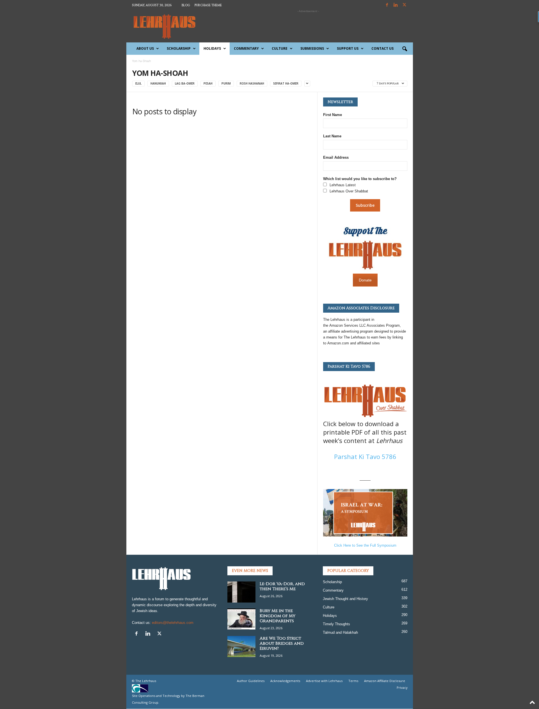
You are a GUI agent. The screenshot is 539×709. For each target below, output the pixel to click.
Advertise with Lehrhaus (324, 681)
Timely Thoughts (336, 624)
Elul (138, 83)
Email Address (336, 157)
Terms (353, 681)
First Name (332, 115)
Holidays (212, 48)
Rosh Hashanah (252, 83)
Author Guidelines (250, 681)
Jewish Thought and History (345, 599)
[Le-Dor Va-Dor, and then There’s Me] (241, 592)
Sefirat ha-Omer (285, 83)
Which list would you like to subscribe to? (360, 179)
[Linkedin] (395, 5)
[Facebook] (387, 5)
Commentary (246, 48)
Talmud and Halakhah (340, 632)
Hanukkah (158, 83)
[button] (404, 49)
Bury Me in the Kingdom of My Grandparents (277, 616)
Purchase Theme (208, 5)
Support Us (347, 48)
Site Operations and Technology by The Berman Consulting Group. (168, 699)
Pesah (208, 83)
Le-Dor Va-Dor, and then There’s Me (282, 586)
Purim (226, 83)
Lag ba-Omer (185, 83)
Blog (186, 5)
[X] (404, 5)
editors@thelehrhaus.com (172, 623)
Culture (279, 48)
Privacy (402, 687)
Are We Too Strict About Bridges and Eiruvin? (282, 643)
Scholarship (179, 48)
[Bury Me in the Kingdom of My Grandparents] (241, 619)
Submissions (312, 48)
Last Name (332, 136)
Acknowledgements (285, 681)
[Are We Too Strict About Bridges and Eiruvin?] (241, 646)
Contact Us (382, 48)
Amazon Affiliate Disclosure (384, 681)
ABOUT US (145, 48)
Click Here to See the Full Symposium (365, 545)
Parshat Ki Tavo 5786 (365, 456)
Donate (365, 280)
